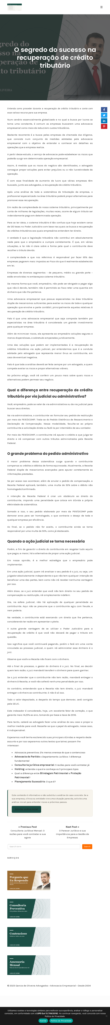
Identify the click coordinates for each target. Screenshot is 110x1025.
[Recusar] (106, 1016)
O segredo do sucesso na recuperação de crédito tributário (55, 57)
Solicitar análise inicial (26, 809)
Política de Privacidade (61, 1021)
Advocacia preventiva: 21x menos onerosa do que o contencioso (50, 752)
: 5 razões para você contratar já (52, 764)
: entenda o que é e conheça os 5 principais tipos (46, 769)
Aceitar (43, 1021)
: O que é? (35, 781)
